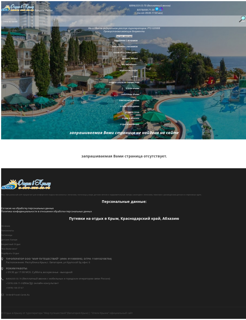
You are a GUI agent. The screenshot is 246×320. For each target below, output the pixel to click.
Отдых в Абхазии (130, 118)
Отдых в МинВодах (129, 124)
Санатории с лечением (126, 40)
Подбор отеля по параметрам (124, 82)
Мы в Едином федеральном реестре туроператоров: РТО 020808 (124, 28)
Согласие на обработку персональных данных (27, 208)
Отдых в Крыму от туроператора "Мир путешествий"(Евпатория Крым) (46, 313)
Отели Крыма (132, 88)
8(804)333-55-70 (14, 278)
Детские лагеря (130, 58)
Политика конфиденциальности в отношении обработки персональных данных (46, 211)
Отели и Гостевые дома (125, 52)
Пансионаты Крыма (129, 100)
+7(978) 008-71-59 (14, 283)
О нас (135, 76)
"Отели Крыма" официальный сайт (112, 313)
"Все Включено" (129, 64)
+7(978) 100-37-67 (14, 287)
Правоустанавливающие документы (124, 31)
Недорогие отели (129, 70)
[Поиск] (242, 19)
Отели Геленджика (129, 106)
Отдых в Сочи (132, 112)
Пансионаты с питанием (125, 46)
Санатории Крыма (130, 94)
